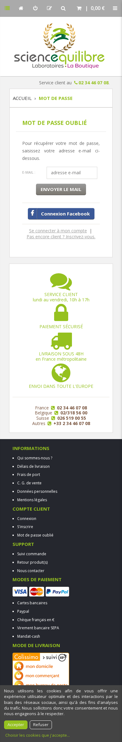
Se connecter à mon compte (58, 231)
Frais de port (28, 474)
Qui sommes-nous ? (34, 458)
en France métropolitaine (61, 356)
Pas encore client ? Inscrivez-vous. (61, 237)
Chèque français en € (35, 619)
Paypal (23, 611)
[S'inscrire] (49, 8)
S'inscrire (25, 526)
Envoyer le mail (61, 189)
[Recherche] (63, 8)
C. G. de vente (29, 483)
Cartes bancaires (32, 603)
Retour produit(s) (32, 562)
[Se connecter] (35, 8)
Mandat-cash (28, 636)
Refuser (40, 724)
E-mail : (28, 172)
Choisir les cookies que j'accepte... (37, 735)
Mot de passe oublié (35, 535)
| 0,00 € (94, 8)
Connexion (26, 518)
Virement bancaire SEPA (38, 628)
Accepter (16, 724)
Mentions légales (32, 499)
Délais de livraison (33, 466)
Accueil (22, 98)
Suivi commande (31, 553)
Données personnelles (37, 491)
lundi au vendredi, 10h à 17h (61, 297)
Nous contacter (30, 570)
